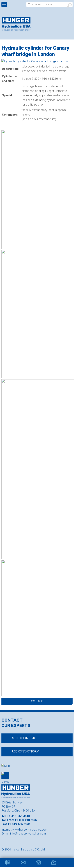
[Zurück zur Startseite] (16, 24)
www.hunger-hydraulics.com (29, 829)
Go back (37, 701)
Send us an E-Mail (25, 738)
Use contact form (25, 751)
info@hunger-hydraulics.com (28, 833)
